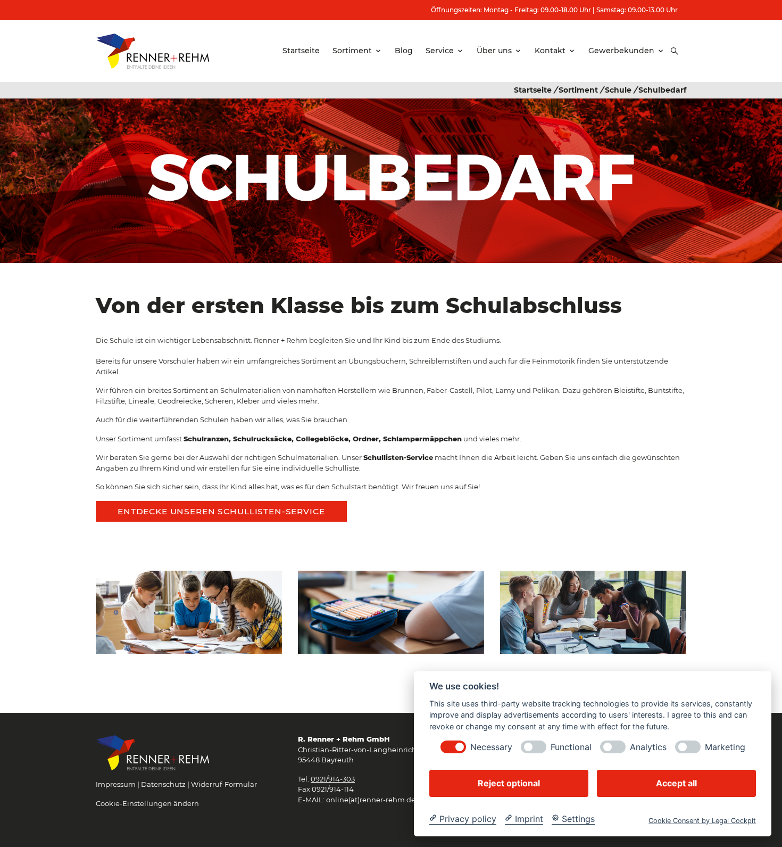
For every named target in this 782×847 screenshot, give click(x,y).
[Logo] (153, 50)
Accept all (676, 782)
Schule (618, 90)
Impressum (116, 784)
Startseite (533, 90)
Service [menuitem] (440, 50)
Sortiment (578, 90)
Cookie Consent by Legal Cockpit (702, 820)
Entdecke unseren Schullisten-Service (221, 511)
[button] (674, 51)
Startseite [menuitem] (301, 50)
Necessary (491, 747)
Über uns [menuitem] (494, 50)
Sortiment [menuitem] (352, 50)
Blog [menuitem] (404, 50)
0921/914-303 (333, 779)
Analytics (648, 747)
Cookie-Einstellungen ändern (147, 803)
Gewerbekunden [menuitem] (621, 50)
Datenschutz (163, 784)
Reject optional (509, 782)
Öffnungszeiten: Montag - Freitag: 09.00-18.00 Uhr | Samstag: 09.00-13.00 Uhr (554, 10)
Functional (571, 747)
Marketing (725, 747)
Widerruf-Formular (224, 784)
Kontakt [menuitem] (550, 50)
